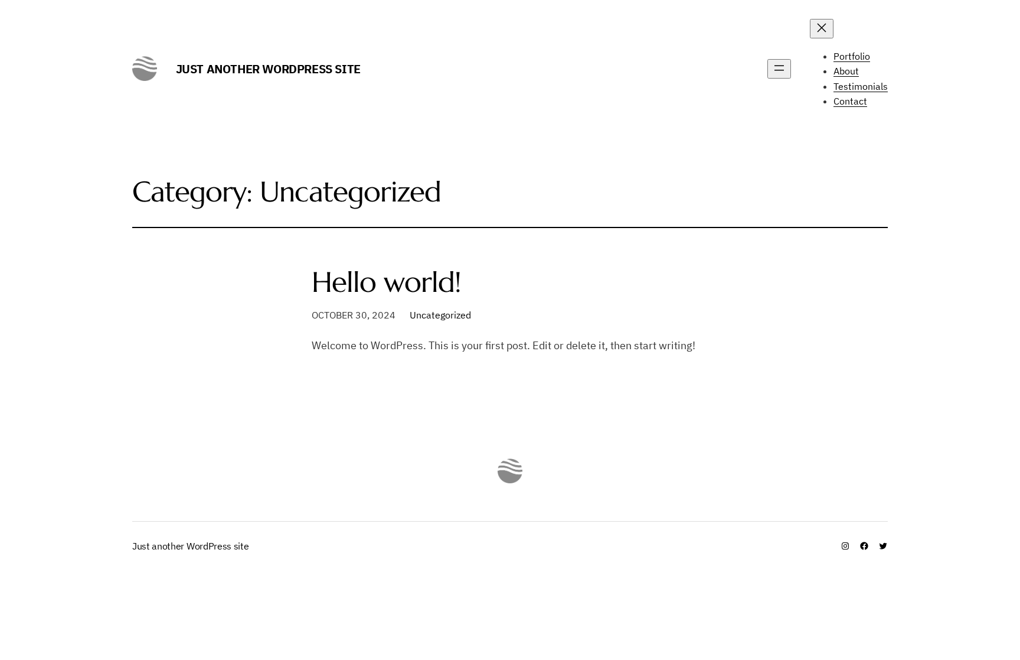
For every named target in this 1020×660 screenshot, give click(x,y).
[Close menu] (821, 28)
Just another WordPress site (268, 69)
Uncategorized (440, 315)
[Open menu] (779, 69)
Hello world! (386, 282)
